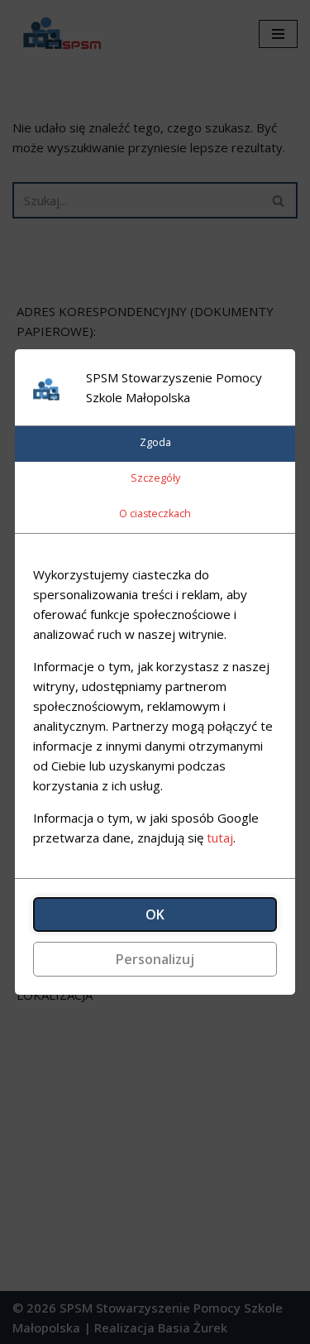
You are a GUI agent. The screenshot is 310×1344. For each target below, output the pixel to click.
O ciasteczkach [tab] (155, 513)
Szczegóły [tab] (155, 478)
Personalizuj (155, 959)
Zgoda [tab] (155, 442)
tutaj (220, 837)
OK (155, 914)
